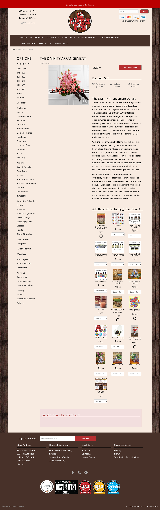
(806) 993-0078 (28, 22)
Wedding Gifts (23, 259)
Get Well (21, 120)
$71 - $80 (21, 85)
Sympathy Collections (27, 201)
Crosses (20, 226)
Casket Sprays (23, 217)
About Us (21, 273)
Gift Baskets (22, 191)
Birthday (20, 112)
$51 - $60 (21, 77)
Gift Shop (51, 37)
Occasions (35, 37)
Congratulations (24, 116)
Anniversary (22, 108)
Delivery (20, 290)
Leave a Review (24, 281)
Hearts (20, 230)
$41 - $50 (21, 73)
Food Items (22, 171)
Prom (19, 153)
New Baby (21, 137)
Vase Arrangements (26, 213)
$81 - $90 (21, 89)
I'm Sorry (21, 124)
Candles (20, 187)
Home (13, 49)
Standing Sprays (24, 221)
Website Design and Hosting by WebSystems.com (141, 506)
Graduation (22, 149)
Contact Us (22, 277)
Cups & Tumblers (25, 167)
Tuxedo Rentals (27, 43)
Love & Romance (24, 133)
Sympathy (67, 37)
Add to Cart (130, 67)
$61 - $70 (21, 81)
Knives (20, 175)
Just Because (23, 128)
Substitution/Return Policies (26, 300)
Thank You (21, 141)
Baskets (20, 205)
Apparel (20, 163)
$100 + (19, 93)
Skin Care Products (25, 179)
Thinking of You (23, 145)
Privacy (20, 294)
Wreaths (21, 209)
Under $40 (21, 68)
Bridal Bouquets (24, 263)
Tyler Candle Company (110, 37)
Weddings (43, 43)
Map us (20, 464)
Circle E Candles (86, 37)
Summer (23, 37)
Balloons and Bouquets (27, 183)
